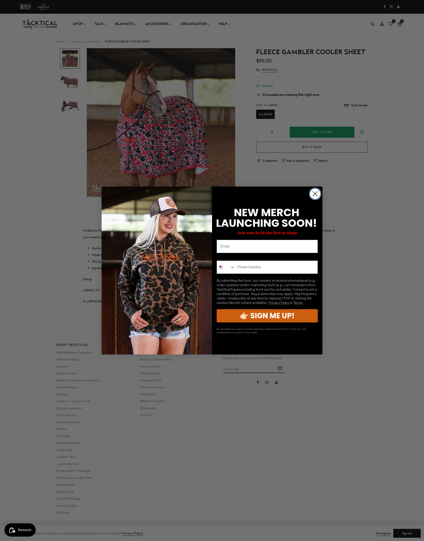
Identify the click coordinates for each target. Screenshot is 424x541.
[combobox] (226, 267)
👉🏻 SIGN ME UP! (267, 316)
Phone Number (229, 257)
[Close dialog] (315, 193)
